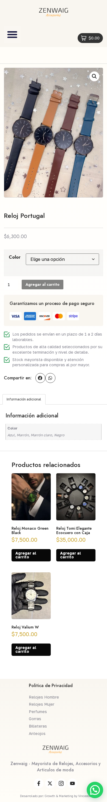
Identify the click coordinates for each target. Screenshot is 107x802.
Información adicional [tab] (24, 399)
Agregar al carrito (43, 284)
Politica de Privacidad (51, 685)
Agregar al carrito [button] (25, 555)
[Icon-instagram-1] (61, 783)
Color (15, 257)
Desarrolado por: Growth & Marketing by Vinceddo (55, 796)
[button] (12, 34)
